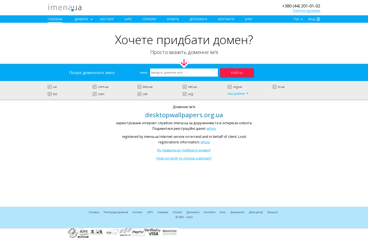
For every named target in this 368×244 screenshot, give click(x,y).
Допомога (198, 19)
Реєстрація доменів (116, 212)
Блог (249, 19)
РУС (297, 19)
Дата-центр (256, 212)
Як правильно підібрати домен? (184, 150)
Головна (55, 19)
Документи (237, 212)
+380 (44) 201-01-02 (301, 6)
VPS (128, 19)
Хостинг (107, 19)
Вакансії (272, 212)
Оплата (173, 19)
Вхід (311, 19)
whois (211, 128)
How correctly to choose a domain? (184, 158)
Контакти (226, 19)
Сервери (149, 19)
